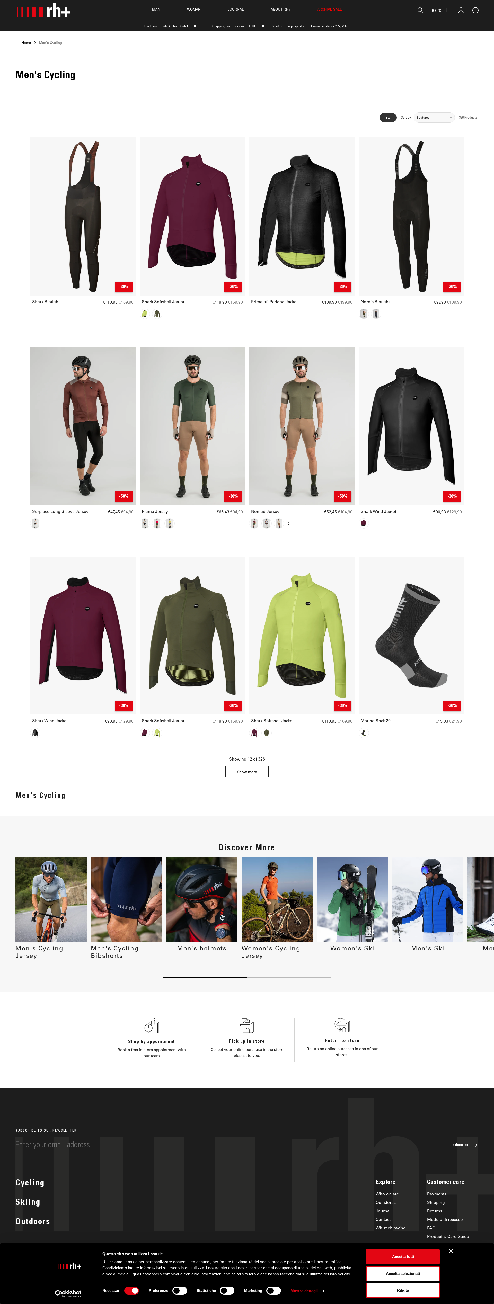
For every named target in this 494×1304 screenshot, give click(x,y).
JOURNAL (236, 9)
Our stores (386, 1202)
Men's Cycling (50, 42)
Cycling (30, 1184)
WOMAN (194, 9)
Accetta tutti (403, 1256)
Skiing (27, 1203)
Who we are (387, 1193)
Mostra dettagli (304, 1291)
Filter (388, 117)
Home (26, 42)
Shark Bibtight (46, 302)
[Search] (420, 10)
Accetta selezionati (403, 1273)
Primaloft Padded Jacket (274, 302)
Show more (247, 771)
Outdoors (32, 1222)
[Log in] (461, 10)
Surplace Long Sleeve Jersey (60, 511)
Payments (436, 1193)
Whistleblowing (391, 1227)
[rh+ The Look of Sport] (43, 10)
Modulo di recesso (445, 1219)
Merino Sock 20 (376, 721)
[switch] (179, 1291)
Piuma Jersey (155, 511)
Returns (434, 1210)
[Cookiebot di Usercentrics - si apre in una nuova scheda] (68, 1294)
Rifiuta (403, 1290)
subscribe (460, 1145)
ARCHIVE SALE (329, 9)
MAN (156, 9)
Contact (383, 1219)
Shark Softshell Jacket (163, 302)
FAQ (431, 1227)
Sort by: (406, 117)
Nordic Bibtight (375, 302)
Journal (383, 1210)
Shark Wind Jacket (378, 511)
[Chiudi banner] (451, 1251)
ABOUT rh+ (280, 9)
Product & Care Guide (448, 1236)
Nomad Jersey (265, 511)
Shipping (436, 1202)
